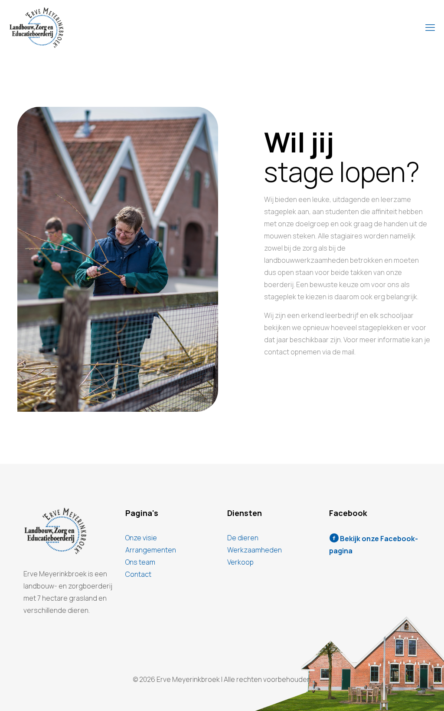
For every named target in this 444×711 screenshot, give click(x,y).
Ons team (140, 562)
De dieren (242, 537)
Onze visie (141, 537)
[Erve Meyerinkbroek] (37, 27)
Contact (138, 574)
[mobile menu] (430, 27)
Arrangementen (150, 550)
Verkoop (240, 562)
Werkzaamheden (254, 550)
